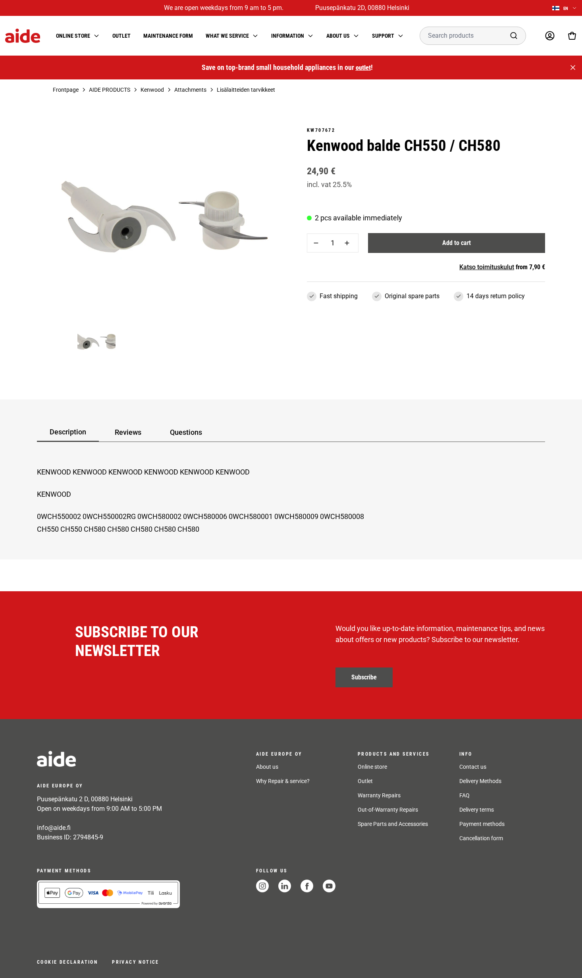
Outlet (121, 36)
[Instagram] (262, 886)
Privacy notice (135, 962)
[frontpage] (108, 759)
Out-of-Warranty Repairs (388, 809)
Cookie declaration (67, 962)
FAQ (464, 795)
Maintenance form (168, 36)
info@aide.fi (54, 827)
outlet (363, 67)
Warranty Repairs (379, 795)
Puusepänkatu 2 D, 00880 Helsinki (85, 799)
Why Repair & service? (283, 781)
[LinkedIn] (284, 886)
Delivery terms (476, 809)
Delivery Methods (480, 781)
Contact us (472, 767)
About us (267, 767)
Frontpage (66, 90)
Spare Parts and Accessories (393, 824)
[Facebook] (307, 886)
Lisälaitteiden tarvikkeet (246, 90)
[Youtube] (329, 886)
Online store (372, 767)
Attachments (190, 90)
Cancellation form (481, 838)
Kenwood (152, 90)
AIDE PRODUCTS (109, 90)
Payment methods (482, 824)
